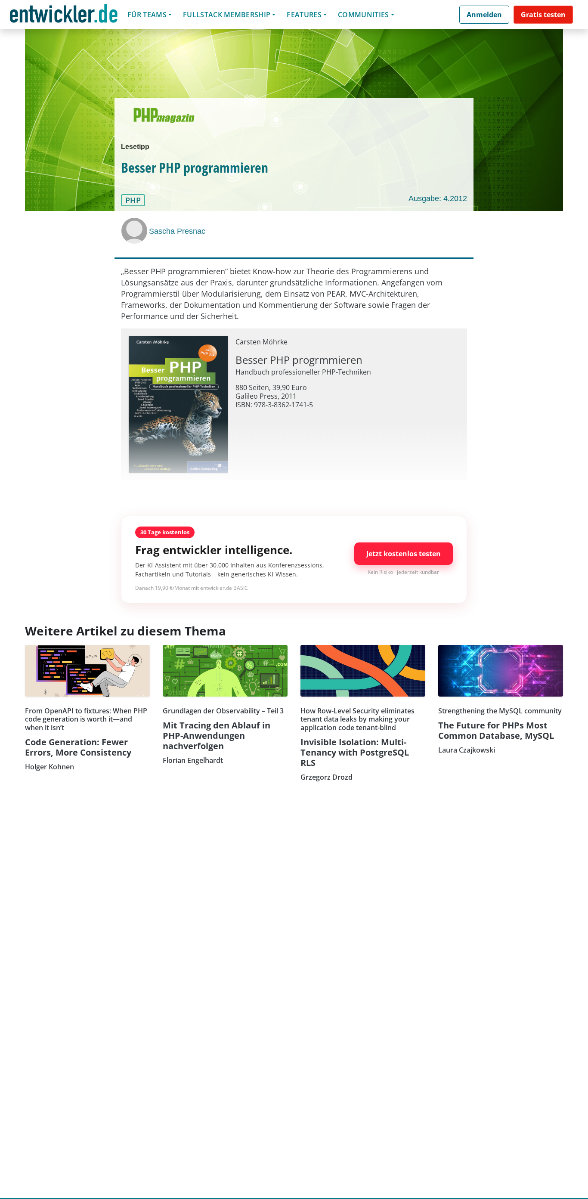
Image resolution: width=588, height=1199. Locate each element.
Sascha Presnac (177, 231)
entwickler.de (64, 16)
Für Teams (147, 14)
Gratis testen (543, 14)
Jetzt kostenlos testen (403, 553)
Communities (363, 14)
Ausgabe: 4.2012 (438, 198)
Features (304, 14)
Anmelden (484, 14)
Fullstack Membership (226, 14)
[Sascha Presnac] (135, 231)
